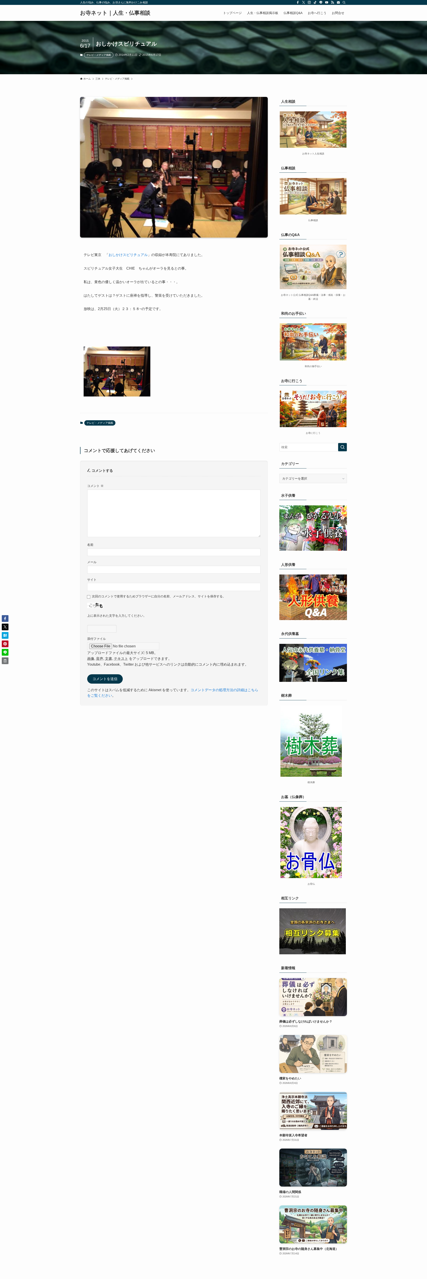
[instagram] (309, 2)
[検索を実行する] (342, 447)
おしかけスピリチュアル (128, 255)
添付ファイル (96, 639)
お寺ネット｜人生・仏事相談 (115, 13)
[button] (5, 618)
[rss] (332, 2)
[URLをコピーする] (5, 660)
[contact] (338, 2)
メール (92, 562)
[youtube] (327, 2)
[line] (321, 2)
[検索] (344, 2)
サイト (92, 579)
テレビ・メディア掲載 (99, 55)
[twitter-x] (303, 2)
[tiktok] (315, 2)
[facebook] (298, 2)
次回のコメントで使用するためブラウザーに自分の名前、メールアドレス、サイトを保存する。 (159, 596)
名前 (90, 544)
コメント (95, 486)
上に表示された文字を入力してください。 (116, 615)
